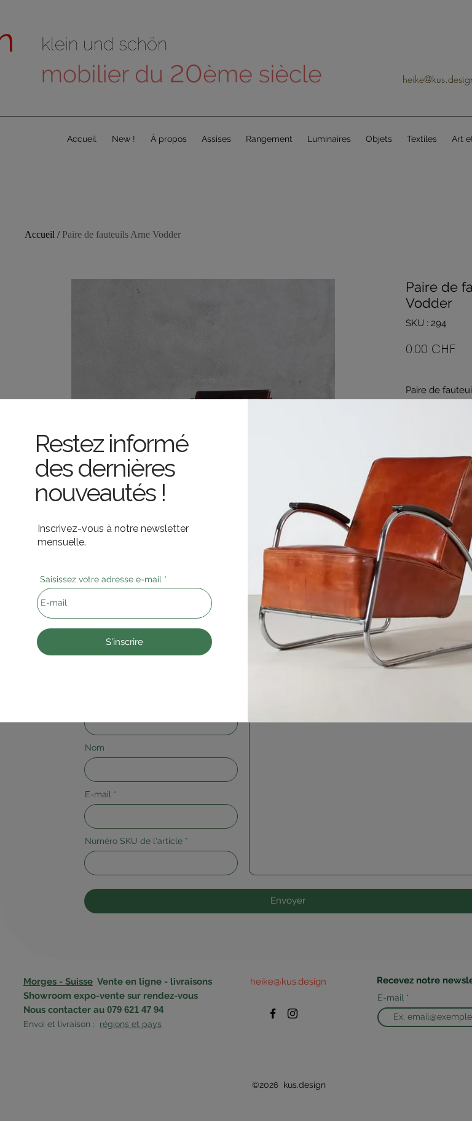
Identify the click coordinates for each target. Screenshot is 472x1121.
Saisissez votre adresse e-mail (101, 579)
